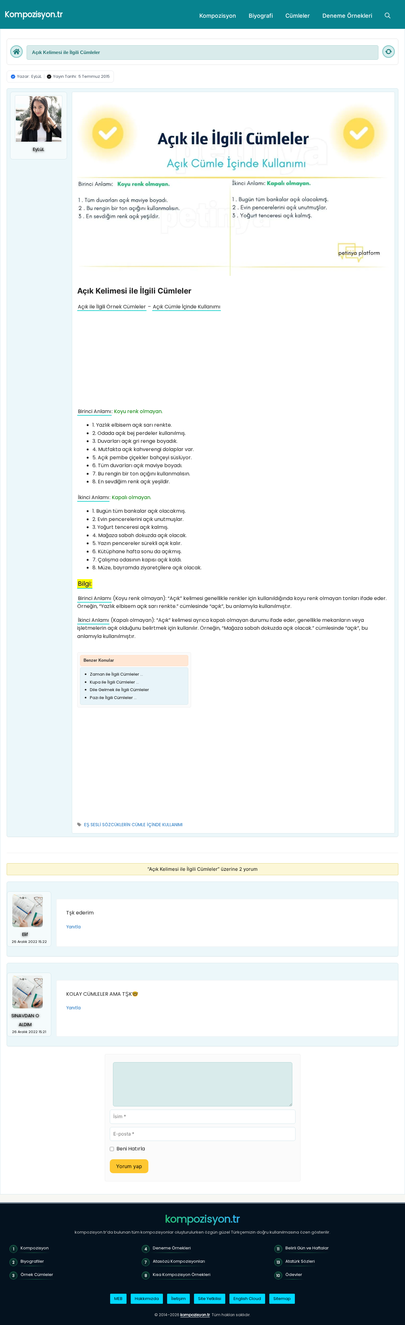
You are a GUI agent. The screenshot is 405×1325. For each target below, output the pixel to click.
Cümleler (297, 15)
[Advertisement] (233, 360)
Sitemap (282, 1299)
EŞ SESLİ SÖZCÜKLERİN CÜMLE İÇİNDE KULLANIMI (133, 825)
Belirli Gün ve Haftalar (307, 1248)
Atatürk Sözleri (300, 1261)
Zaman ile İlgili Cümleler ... (116, 674)
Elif (25, 934)
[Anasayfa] (16, 51)
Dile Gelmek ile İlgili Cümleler (119, 690)
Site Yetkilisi (209, 1299)
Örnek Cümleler (37, 1275)
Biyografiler (32, 1261)
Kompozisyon (217, 15)
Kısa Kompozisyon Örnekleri (181, 1275)
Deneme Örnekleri (347, 15)
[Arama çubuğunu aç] (387, 15)
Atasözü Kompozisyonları (179, 1261)
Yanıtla (73, 927)
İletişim (178, 1299)
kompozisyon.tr (202, 1219)
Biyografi (261, 15)
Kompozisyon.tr (34, 14)
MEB (118, 1299)
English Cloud (247, 1299)
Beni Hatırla (130, 1148)
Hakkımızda (147, 1299)
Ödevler (293, 1275)
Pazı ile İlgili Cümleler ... (113, 698)
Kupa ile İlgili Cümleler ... (114, 682)
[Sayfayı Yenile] (388, 51)
